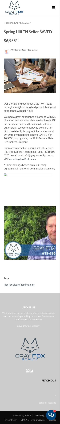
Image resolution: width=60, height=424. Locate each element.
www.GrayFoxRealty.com (22, 159)
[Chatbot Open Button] (51, 415)
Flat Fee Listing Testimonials (19, 284)
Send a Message (47, 402)
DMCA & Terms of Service (33, 420)
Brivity (28, 415)
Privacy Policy (10, 420)
